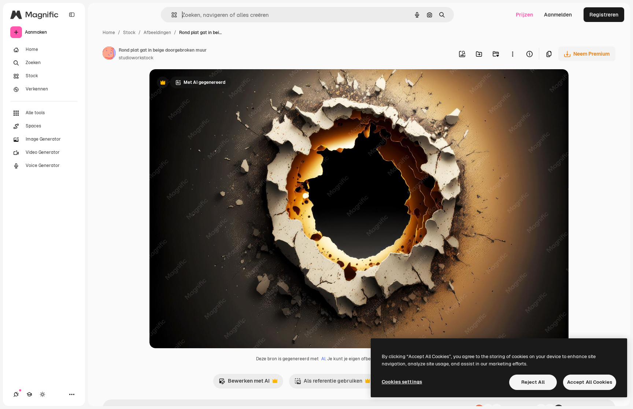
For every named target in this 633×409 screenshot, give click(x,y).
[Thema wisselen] (42, 394)
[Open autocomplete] (171, 15)
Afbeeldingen (157, 33)
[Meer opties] (512, 54)
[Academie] (29, 394)
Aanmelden (558, 14)
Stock (129, 33)
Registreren (603, 14)
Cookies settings (402, 382)
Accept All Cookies (589, 382)
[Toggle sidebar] (72, 15)
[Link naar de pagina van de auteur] (109, 54)
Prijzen (524, 14)
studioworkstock (136, 58)
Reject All (533, 382)
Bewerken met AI (244, 383)
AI (323, 359)
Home (109, 33)
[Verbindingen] (16, 394)
